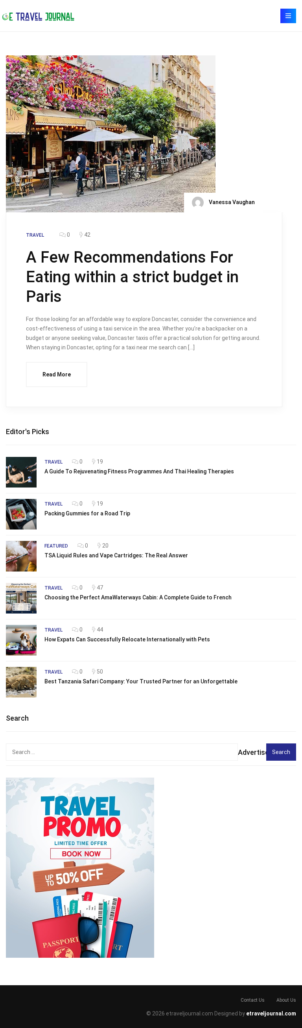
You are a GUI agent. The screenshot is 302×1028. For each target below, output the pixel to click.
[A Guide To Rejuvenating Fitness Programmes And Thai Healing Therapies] (21, 472)
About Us (286, 1000)
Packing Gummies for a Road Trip (87, 513)
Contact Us (253, 1000)
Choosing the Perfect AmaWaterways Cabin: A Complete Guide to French (138, 597)
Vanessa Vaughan (231, 202)
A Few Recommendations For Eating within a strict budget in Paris (132, 277)
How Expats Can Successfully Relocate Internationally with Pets (127, 639)
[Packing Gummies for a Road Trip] (21, 514)
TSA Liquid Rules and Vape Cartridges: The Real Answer (116, 555)
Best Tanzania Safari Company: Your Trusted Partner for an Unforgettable (141, 681)
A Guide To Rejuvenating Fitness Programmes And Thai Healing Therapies (139, 471)
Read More (56, 374)
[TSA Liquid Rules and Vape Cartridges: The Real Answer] (21, 556)
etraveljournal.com (271, 1013)
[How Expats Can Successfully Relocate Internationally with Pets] (21, 640)
